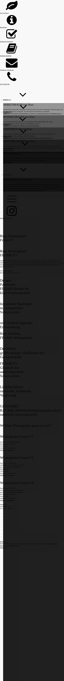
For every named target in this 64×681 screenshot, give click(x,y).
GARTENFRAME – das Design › (51, 152)
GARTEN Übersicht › (12, 152)
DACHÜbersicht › (30, 152)
